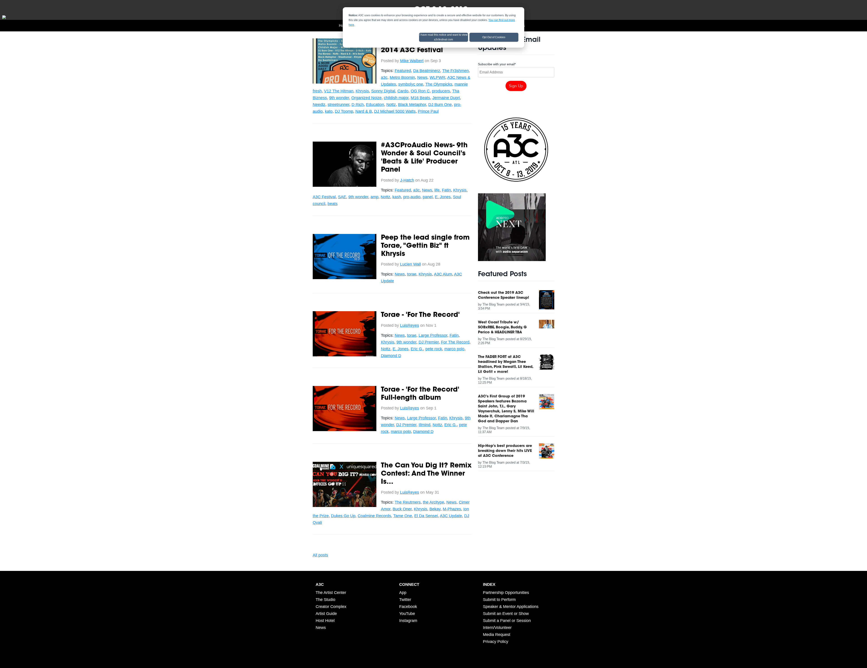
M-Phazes (452, 509)
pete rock (433, 349)
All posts (320, 555)
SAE (342, 197)
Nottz (391, 104)
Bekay (434, 509)
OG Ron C (420, 91)
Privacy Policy (495, 641)
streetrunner (338, 104)
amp (374, 197)
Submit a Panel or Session (507, 620)
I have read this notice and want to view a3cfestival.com (444, 37)
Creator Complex (331, 606)
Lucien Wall (410, 264)
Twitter (405, 599)
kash (396, 197)
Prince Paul (428, 111)
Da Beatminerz (426, 70)
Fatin (446, 190)
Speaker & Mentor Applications (510, 606)
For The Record (455, 342)
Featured (403, 70)
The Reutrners (408, 502)
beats (333, 203)
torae (411, 274)
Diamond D (391, 355)
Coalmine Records (374, 516)
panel (428, 197)
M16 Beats (420, 98)
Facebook (408, 606)
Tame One (402, 516)
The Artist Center (331, 592)
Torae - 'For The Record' (420, 315)
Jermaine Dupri (446, 98)
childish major (396, 98)
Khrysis (362, 91)
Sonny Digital (383, 91)
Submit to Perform (499, 599)
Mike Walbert (412, 60)
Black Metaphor (412, 104)
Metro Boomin (402, 77)
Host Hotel (325, 620)
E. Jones (443, 197)
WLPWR (437, 77)
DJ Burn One (440, 104)
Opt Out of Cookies (493, 37)
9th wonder (339, 98)
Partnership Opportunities (506, 592)
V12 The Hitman (338, 91)
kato (329, 111)
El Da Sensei (426, 516)
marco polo (454, 349)
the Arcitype (433, 502)
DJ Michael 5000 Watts (395, 111)
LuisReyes (409, 325)
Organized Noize (366, 98)
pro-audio (411, 197)
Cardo (402, 91)
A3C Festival (324, 197)
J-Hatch (407, 180)
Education (375, 104)
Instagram (408, 620)
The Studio (325, 599)
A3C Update (451, 516)
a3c (384, 77)
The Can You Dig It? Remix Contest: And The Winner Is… (426, 474)
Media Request (496, 634)
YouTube (407, 613)
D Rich (358, 104)
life (437, 190)
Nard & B (363, 111)
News (422, 77)
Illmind (424, 425)
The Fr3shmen (455, 70)
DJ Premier (429, 342)
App (402, 592)
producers (441, 91)
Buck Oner (402, 509)
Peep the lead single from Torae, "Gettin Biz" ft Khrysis (425, 246)
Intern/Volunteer (497, 627)
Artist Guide (326, 613)
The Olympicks (438, 84)
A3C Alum (443, 274)
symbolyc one (410, 84)
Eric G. (417, 349)
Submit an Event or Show (506, 613)
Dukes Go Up (343, 516)
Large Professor (433, 335)
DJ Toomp (344, 111)
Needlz (319, 104)
